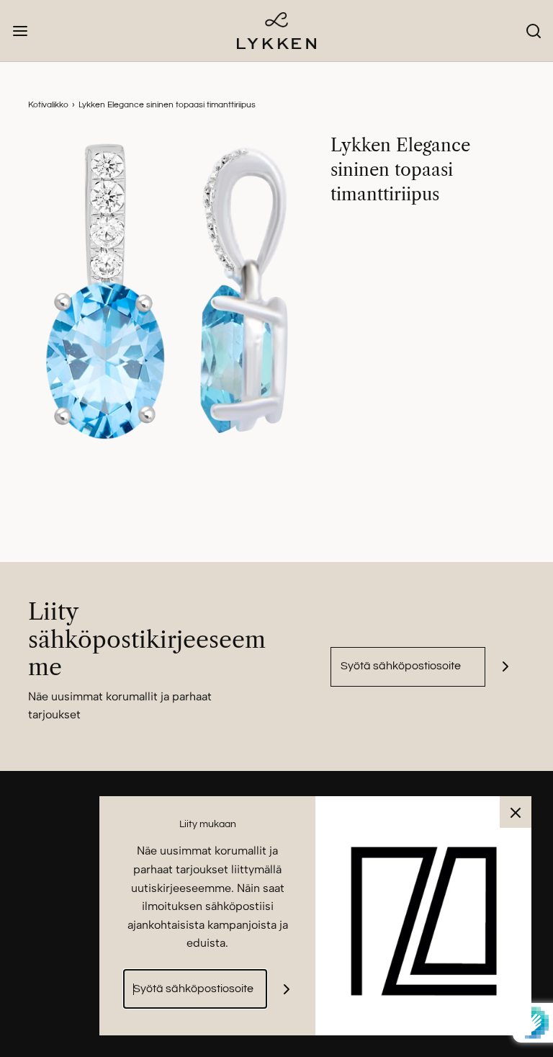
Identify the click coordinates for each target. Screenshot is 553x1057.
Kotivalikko (48, 105)
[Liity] (505, 667)
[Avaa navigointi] (20, 30)
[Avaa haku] (533, 30)
